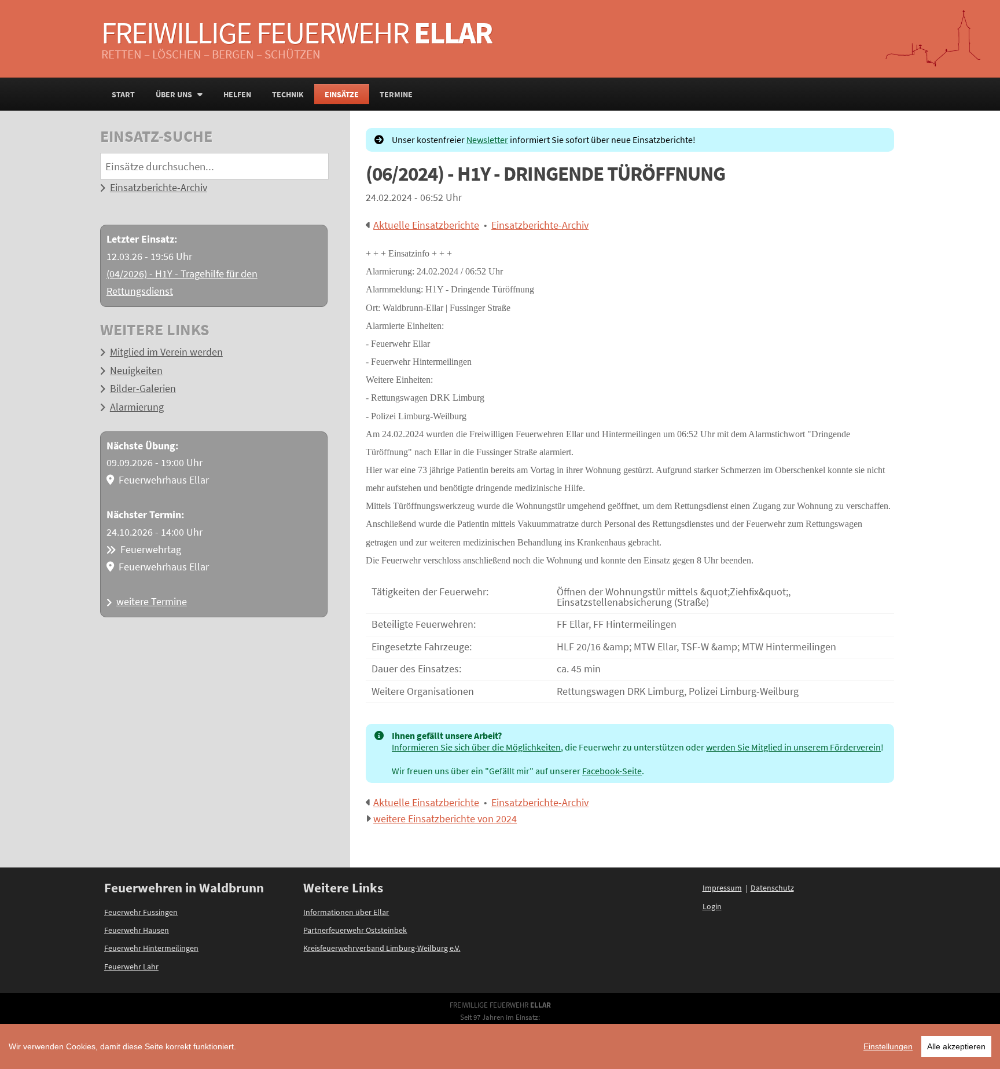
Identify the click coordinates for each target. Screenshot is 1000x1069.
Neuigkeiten (136, 370)
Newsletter (487, 139)
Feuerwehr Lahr (131, 966)
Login (712, 906)
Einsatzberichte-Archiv (158, 187)
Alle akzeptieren (956, 1046)
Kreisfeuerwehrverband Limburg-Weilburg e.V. (381, 948)
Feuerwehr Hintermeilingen (151, 948)
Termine (396, 94)
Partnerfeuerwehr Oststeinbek (355, 930)
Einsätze (342, 94)
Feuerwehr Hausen (136, 930)
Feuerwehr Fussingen (141, 912)
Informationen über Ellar (346, 912)
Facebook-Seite (612, 771)
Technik (288, 94)
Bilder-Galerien (143, 388)
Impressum (722, 888)
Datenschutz (772, 888)
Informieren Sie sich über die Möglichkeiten (476, 747)
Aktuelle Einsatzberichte (426, 225)
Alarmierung (137, 407)
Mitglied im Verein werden (166, 352)
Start (123, 94)
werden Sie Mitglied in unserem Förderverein (793, 747)
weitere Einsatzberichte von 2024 (445, 818)
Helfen (237, 94)
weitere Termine (151, 601)
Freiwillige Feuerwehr (296, 32)
